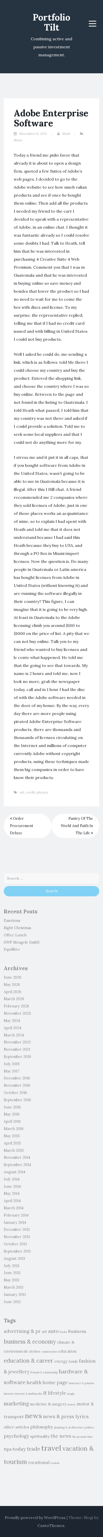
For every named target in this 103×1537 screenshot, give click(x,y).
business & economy (30, 1341)
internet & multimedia (28, 1393)
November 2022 (17, 1042)
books (63, 1332)
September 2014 (17, 1165)
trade (33, 1448)
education (67, 1351)
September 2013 (17, 1251)
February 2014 (16, 1215)
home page (55, 1382)
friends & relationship (44, 1372)
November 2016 (17, 1085)
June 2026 (12, 977)
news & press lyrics (66, 1416)
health (34, 1382)
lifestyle (57, 1393)
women (55, 1463)
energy (61, 1361)
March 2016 (14, 1128)
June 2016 (12, 1107)
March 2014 (14, 1208)
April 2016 (12, 1121)
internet (9, 1393)
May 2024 (12, 1020)
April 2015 (12, 1143)
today (19, 1449)
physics (42, 792)
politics (89, 1427)
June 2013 (12, 1273)
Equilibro (12, 949)
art (22, 792)
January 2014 (15, 1222)
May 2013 (11, 1280)
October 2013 (15, 1244)
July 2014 (12, 1179)
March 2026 (14, 999)
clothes (34, 1351)
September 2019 (17, 1056)
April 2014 (12, 1201)
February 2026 (16, 1006)
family (73, 1361)
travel (51, 1448)
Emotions (12, 920)
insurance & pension (81, 1383)
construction (49, 1351)
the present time (82, 1436)
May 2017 (12, 1071)
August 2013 (14, 1258)
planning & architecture (69, 1427)
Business (77, 1331)
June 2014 (12, 1186)
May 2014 (12, 1193)
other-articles (16, 1426)
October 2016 (15, 1092)
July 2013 (11, 1266)
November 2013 (17, 1237)
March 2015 (14, 1150)
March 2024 (14, 1035)
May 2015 (12, 1136)
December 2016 (17, 1078)
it (45, 1392)
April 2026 (12, 992)
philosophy (41, 1427)
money (72, 1404)
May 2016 (12, 1114)
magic (71, 1393)
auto (53, 1331)
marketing (16, 1403)
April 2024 (12, 1028)
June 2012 (12, 1302)
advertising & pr (22, 1331)
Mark (66, 134)
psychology (16, 1436)
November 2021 (17, 1049)
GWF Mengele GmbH (22, 942)
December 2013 (17, 1229)
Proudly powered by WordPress (35, 1517)
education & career (28, 1360)
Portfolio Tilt (51, 22)
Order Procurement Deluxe (21, 825)
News (18, 140)
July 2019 (12, 1064)
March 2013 (13, 1287)
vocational (39, 1462)
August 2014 (14, 1172)
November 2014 (17, 1157)
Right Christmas (17, 928)
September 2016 (17, 1100)
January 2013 (15, 1294)
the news (60, 1436)
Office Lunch (15, 935)
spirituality (40, 1436)
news (33, 1415)
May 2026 (12, 984)
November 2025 (17, 1013)
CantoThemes (51, 1525)
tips (8, 1449)
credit (30, 792)
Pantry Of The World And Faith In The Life (77, 825)
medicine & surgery (48, 1403)
